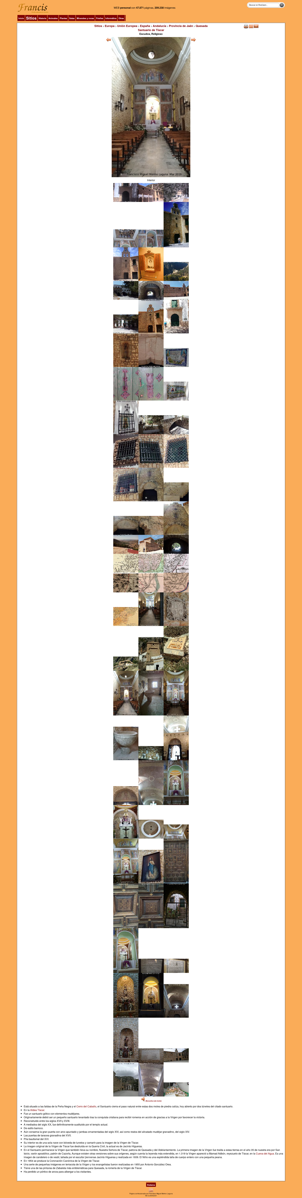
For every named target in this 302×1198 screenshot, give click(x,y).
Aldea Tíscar (37, 1110)
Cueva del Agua (265, 1153)
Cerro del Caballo (86, 1106)
